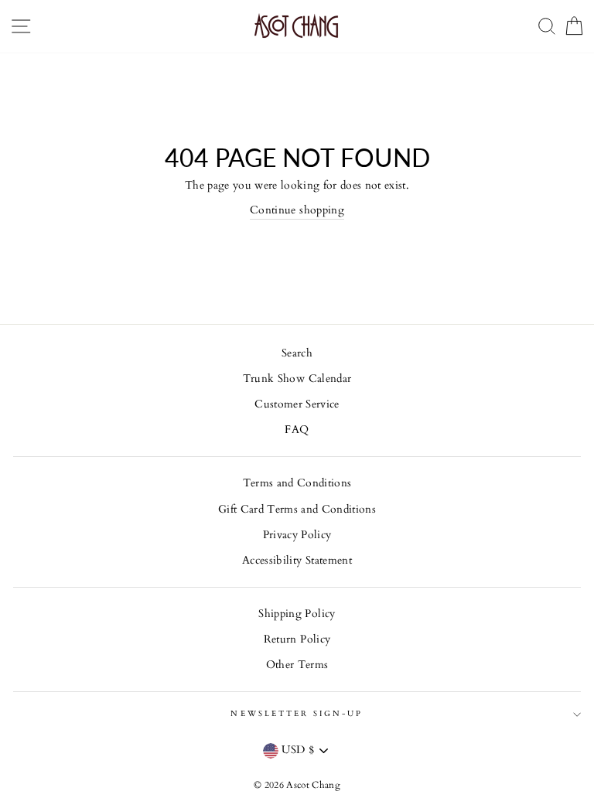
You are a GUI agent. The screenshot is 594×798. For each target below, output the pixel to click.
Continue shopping (297, 210)
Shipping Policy (296, 614)
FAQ (297, 430)
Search (297, 353)
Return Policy (297, 639)
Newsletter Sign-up (296, 713)
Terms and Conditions (297, 483)
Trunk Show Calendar (297, 379)
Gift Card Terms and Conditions (297, 510)
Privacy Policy (297, 535)
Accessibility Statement (297, 561)
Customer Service (296, 404)
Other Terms (297, 665)
